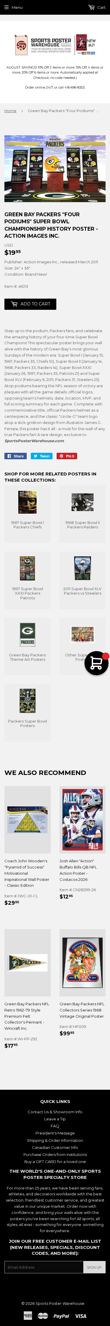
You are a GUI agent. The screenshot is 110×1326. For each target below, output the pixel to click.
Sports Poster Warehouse (59, 1303)
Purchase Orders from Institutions (55, 1154)
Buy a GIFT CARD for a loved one (55, 1161)
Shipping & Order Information (55, 1140)
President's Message (55, 1133)
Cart (101, 7)
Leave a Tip (55, 1119)
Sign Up (94, 1267)
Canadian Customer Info (55, 1147)
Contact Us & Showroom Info (55, 1111)
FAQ (55, 1126)
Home (10, 110)
